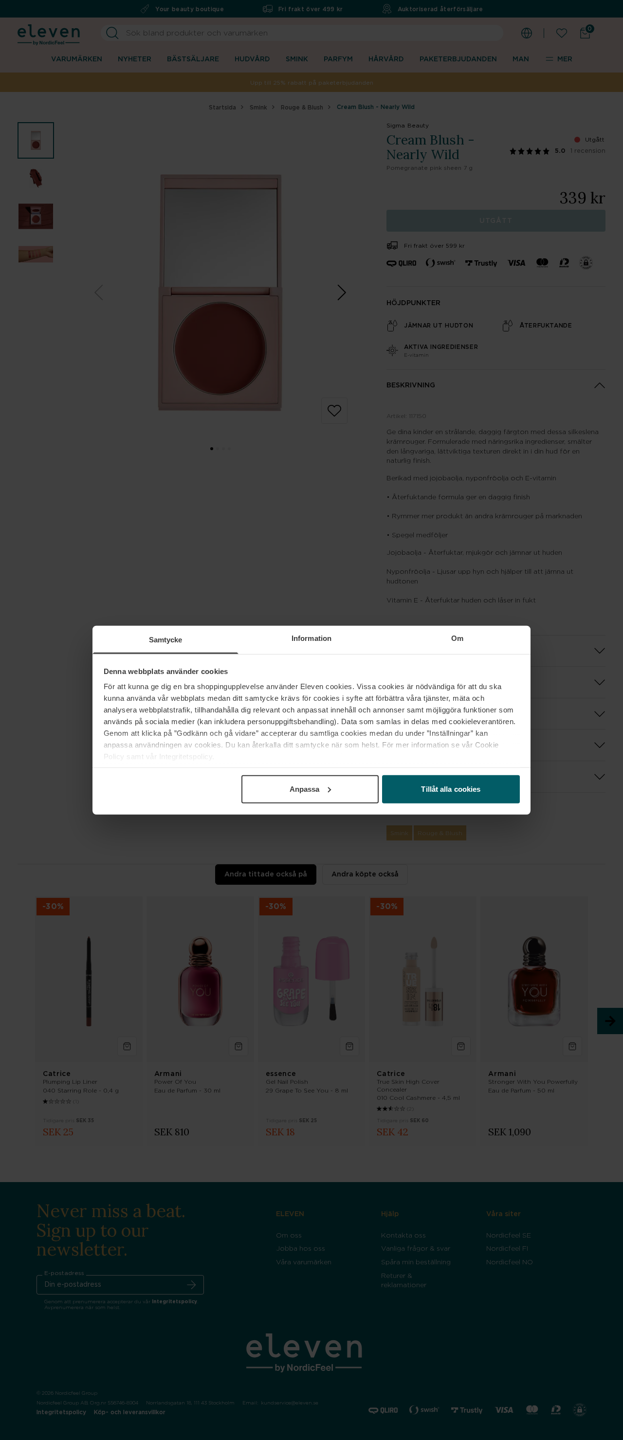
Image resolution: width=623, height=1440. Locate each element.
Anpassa (305, 788)
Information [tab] (311, 638)
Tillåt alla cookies (450, 788)
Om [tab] (457, 638)
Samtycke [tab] (166, 639)
